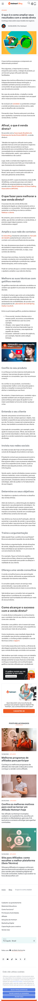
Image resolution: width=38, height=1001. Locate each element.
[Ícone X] (20, 959)
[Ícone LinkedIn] (16, 959)
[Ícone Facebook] (25, 959)
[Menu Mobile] (3, 4)
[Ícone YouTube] (7, 959)
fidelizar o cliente (8, 212)
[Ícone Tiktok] (12, 959)
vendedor (16, 104)
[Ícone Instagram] (3, 959)
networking (7, 236)
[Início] (15, 3)
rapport (16, 641)
